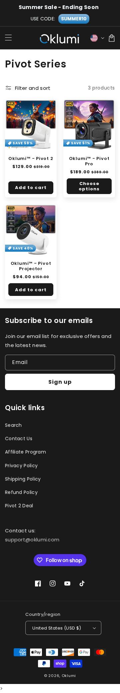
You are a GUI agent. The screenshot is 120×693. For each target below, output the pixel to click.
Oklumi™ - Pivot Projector (31, 266)
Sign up (60, 382)
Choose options (89, 186)
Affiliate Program (25, 452)
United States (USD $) (56, 628)
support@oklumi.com (32, 539)
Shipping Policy (23, 479)
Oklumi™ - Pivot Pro (89, 161)
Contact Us (18, 438)
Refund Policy (21, 492)
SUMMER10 (74, 18)
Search (13, 425)
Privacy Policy (21, 465)
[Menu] (8, 38)
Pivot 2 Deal (19, 505)
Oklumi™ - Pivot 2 (30, 158)
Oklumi (69, 675)
